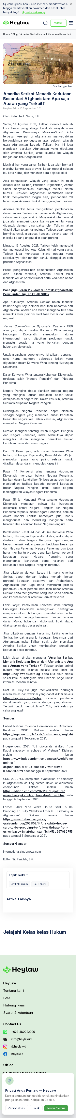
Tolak (36, 1108)
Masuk (58, 23)
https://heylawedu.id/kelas (22, 698)
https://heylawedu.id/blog (21, 674)
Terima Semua (55, 1108)
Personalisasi (16, 1108)
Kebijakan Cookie (42, 1099)
